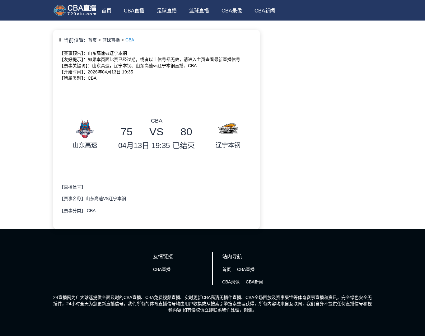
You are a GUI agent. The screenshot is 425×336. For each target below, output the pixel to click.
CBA (129, 39)
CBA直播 (134, 10)
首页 (106, 10)
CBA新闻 (265, 10)
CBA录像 (232, 10)
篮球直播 (199, 10)
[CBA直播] (75, 16)
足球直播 (167, 10)
